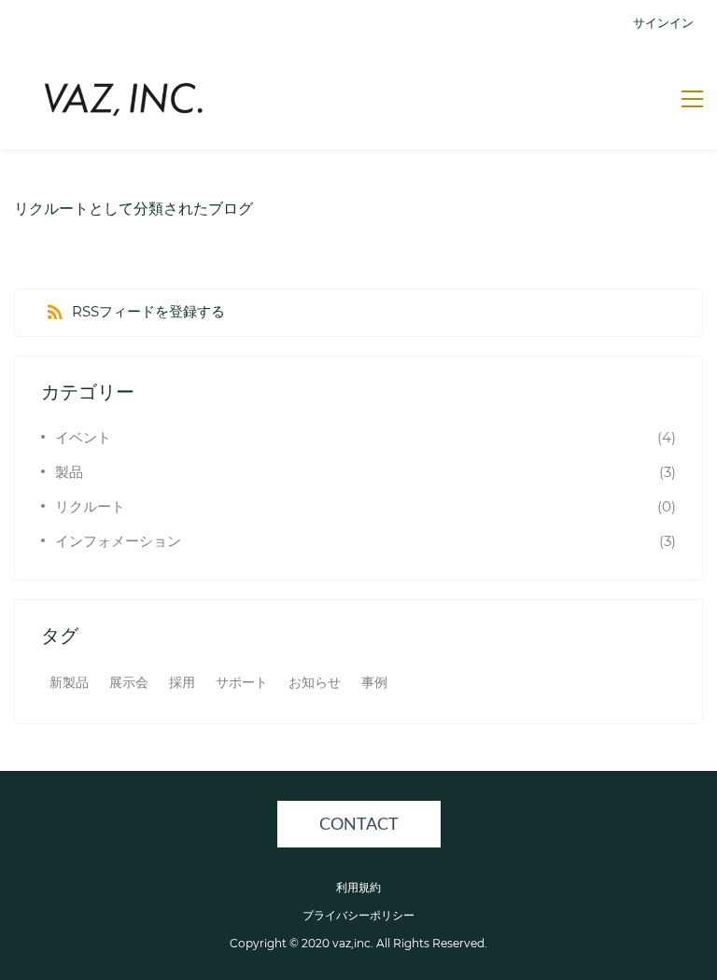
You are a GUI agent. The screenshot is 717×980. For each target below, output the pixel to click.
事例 (374, 682)
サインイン (663, 22)
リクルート (90, 506)
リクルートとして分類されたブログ (133, 208)
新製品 (69, 682)
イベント (83, 437)
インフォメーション (118, 541)
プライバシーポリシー (358, 915)
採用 (182, 682)
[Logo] (123, 97)
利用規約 (358, 887)
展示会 (128, 682)
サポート (242, 682)
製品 (69, 472)
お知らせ (314, 682)
